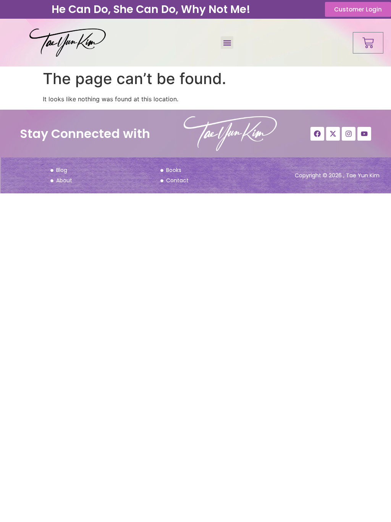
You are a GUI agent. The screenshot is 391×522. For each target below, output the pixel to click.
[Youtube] (364, 134)
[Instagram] (348, 134)
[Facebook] (317, 134)
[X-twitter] (333, 134)
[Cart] (368, 42)
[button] (227, 42)
